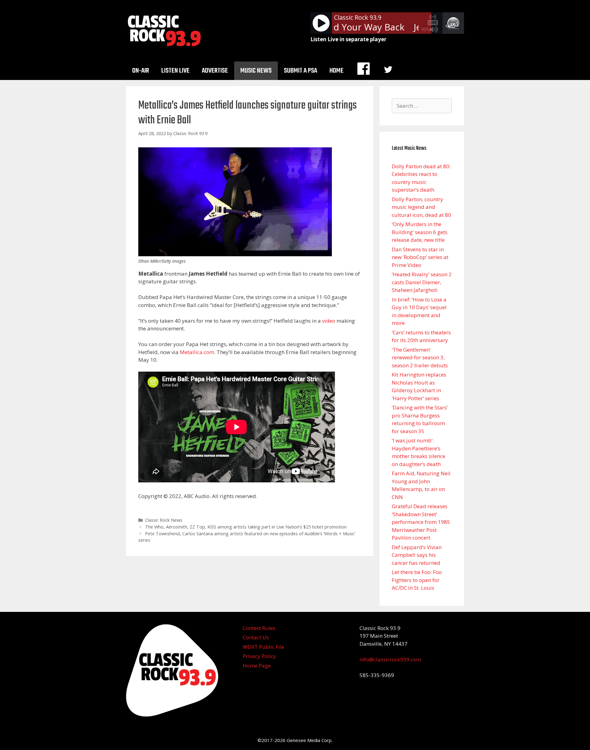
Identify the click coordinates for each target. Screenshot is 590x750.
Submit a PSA (300, 70)
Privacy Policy (259, 656)
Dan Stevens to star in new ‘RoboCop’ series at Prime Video (420, 257)
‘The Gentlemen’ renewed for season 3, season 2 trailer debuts (420, 357)
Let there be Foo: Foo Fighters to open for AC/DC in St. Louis (417, 579)
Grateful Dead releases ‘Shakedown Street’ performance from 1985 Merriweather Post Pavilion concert (421, 522)
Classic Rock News (163, 520)
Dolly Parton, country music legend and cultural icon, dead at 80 (421, 207)
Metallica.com (197, 352)
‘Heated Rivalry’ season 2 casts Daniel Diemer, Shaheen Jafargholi (422, 282)
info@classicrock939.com (390, 659)
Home (336, 70)
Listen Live (175, 70)
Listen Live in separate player (348, 39)
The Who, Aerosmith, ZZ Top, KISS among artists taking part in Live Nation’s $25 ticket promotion (246, 527)
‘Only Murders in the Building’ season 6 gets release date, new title (419, 232)
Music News (256, 70)
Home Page (257, 665)
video (328, 320)
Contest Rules (259, 628)
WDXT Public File (263, 646)
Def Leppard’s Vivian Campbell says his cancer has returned (417, 555)
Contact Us (256, 637)
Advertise (215, 70)
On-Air (140, 70)
